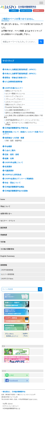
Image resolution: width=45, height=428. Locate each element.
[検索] (41, 41)
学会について (5, 206)
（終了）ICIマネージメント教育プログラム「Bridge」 (20, 123)
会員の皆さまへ (6, 213)
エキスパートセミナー (13, 102)
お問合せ (14, 10)
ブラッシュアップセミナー (15, 99)
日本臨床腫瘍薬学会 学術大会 (16, 128)
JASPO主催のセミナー (13, 88)
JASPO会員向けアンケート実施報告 (19, 179)
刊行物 (2, 242)
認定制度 (3, 228)
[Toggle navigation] (41, 3)
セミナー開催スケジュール (15, 93)
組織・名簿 (9, 158)
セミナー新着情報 (7, 274)
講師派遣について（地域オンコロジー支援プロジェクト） (23, 133)
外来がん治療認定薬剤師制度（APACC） (20, 69)
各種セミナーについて (13, 91)
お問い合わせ (8, 404)
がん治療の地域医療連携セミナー (17, 110)
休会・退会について (12, 183)
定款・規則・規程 (11, 154)
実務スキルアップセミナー (15, 105)
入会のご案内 (9, 150)
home (2, 199)
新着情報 (3, 265)
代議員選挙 (9, 171)
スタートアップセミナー (14, 96)
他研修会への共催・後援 (14, 138)
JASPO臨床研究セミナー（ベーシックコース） (22, 120)
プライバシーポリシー (11, 406)
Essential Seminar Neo (13, 107)
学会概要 (8, 146)
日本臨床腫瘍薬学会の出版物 (16, 191)
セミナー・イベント (7, 221)
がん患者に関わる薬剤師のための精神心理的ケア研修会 (23, 116)
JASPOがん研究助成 (12, 175)
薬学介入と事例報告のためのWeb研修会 (20, 113)
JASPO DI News (7, 279)
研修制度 (3, 235)
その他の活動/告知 (7, 249)
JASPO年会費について (13, 162)
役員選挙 (8, 167)
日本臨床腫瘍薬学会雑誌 (14, 187)
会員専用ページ (38, 10)
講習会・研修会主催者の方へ (16, 78)
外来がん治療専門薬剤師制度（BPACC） (20, 74)
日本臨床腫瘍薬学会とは (12, 408)
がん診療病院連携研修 (13, 82)
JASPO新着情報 (7, 270)
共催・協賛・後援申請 (13, 140)
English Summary (26, 10)
